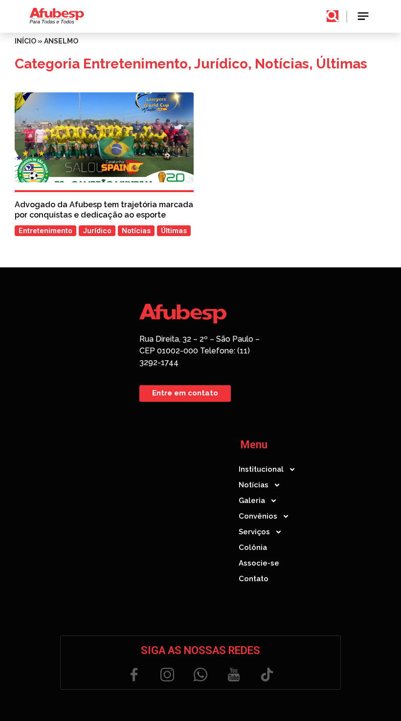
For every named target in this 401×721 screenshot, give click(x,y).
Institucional (261, 469)
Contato (253, 578)
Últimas (341, 64)
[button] (363, 16)
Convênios (258, 516)
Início (25, 41)
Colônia (253, 547)
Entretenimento (135, 64)
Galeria (252, 500)
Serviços (254, 531)
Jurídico (221, 64)
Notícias (282, 64)
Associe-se (259, 563)
